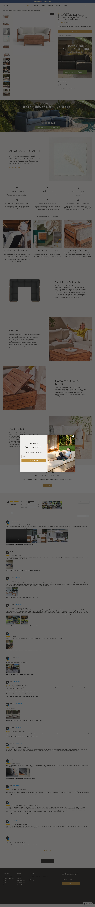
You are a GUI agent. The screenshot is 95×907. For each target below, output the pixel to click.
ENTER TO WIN (34, 460)
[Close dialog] (73, 436)
